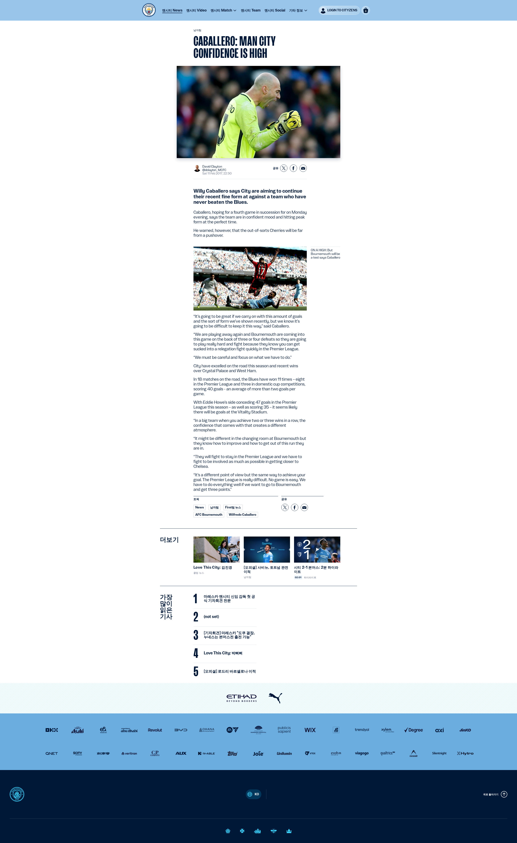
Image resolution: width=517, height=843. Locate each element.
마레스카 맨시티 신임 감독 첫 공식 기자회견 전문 (229, 599)
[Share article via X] (283, 168)
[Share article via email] (303, 168)
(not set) (211, 617)
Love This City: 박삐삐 (223, 653)
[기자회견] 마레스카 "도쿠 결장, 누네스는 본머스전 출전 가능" (229, 635)
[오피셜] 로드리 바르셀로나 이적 (230, 671)
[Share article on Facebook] (293, 168)
